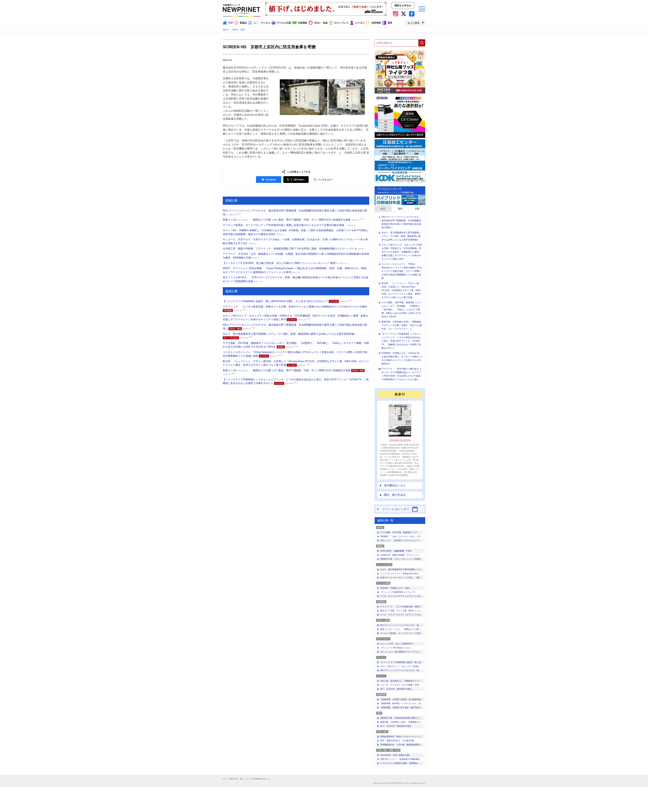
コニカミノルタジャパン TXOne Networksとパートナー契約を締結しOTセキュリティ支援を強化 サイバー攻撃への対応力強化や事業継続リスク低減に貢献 (402, 271)
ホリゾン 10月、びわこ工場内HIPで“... (397, 644)
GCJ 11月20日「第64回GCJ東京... (396, 689)
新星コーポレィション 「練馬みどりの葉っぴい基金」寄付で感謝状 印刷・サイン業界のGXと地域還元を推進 (293, 219)
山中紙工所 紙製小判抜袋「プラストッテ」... (401, 555)
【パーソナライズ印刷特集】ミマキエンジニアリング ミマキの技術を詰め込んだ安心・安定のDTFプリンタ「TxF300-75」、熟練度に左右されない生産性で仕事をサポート (401, 341)
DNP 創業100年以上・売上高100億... (397, 740)
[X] (403, 14)
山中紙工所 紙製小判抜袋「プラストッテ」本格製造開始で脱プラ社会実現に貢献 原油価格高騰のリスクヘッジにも (294, 248)
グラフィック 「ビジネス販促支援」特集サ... (401, 606)
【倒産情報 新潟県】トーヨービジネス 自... (401, 703)
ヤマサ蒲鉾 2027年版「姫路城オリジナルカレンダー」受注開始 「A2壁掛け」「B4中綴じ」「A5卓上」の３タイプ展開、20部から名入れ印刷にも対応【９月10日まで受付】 (402, 309)
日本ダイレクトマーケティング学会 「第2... (400, 577)
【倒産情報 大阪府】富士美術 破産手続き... (401, 707)
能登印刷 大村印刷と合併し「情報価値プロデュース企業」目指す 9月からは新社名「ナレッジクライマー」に (402, 325)
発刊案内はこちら (395, 485)
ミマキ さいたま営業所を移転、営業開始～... (400, 763)
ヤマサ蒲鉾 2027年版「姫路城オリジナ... (399, 532)
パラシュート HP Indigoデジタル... (396, 648)
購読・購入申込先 (395, 494)
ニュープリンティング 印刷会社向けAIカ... (400, 573)
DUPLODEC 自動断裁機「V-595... (396, 551)
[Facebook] (411, 14)
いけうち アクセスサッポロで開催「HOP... (400, 685)
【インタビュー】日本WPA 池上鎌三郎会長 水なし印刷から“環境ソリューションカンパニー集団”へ (285, 263)
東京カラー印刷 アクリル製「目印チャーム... (401, 610)
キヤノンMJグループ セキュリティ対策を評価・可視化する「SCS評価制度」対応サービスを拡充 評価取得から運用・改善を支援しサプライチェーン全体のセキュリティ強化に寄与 (402, 251)
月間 (417, 208)
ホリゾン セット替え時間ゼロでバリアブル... (400, 652)
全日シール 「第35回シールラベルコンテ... (400, 540)
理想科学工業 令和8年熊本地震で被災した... (400, 718)
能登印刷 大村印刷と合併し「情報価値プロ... (401, 722)
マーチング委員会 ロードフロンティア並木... (401, 633)
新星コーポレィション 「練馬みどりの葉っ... (401, 629)
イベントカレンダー (396, 509)
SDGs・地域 (238, 29)
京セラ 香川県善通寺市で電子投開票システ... (401, 569)
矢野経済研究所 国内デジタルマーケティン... (401, 736)
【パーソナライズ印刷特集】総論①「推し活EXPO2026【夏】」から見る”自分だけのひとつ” (287, 301)
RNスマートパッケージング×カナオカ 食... (400, 625)
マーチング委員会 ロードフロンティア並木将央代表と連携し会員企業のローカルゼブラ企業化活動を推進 (289, 225)
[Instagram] (395, 14)
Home (225, 29)
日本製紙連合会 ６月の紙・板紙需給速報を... (401, 744)
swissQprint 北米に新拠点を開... (395, 755)
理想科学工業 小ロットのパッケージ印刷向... (401, 559)
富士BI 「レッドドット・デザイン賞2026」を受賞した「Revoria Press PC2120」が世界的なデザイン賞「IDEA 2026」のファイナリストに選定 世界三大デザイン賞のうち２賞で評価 (401, 290)
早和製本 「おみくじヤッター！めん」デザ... (401, 536)
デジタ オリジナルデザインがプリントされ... (401, 596)
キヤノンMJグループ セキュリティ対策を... (400, 666)
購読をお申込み (403, 5)
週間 (400, 208)
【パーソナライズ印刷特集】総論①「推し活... (401, 662)
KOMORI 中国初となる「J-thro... (395, 588)
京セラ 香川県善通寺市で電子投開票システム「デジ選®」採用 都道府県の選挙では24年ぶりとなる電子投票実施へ (401, 236)
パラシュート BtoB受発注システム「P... (398, 592)
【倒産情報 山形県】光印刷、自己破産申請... (401, 699)
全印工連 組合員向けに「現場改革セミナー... (401, 681)
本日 (383, 208)
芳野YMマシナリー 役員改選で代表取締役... (400, 759)
